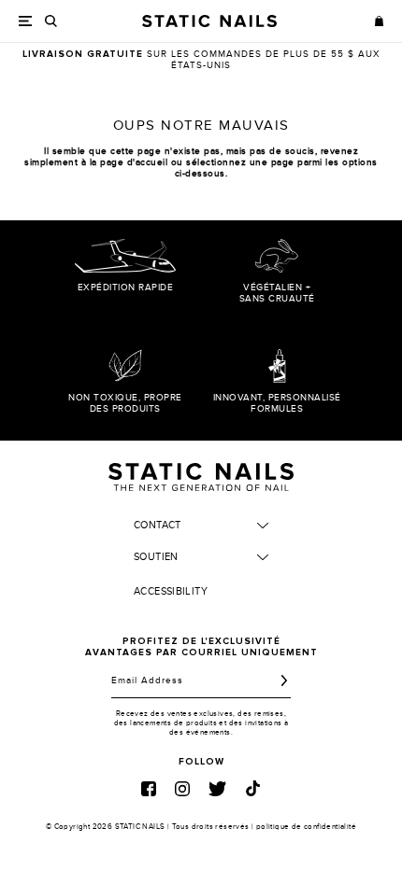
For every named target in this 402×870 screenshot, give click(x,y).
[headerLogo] (209, 21)
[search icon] (51, 21)
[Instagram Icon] (182, 788)
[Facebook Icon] (148, 788)
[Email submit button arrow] (284, 680)
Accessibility (171, 591)
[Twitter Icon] (217, 788)
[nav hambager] (25, 21)
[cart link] (379, 20)
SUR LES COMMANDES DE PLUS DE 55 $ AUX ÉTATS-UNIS (201, 60)
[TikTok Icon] (253, 788)
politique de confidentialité (306, 826)
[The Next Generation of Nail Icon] (201, 474)
